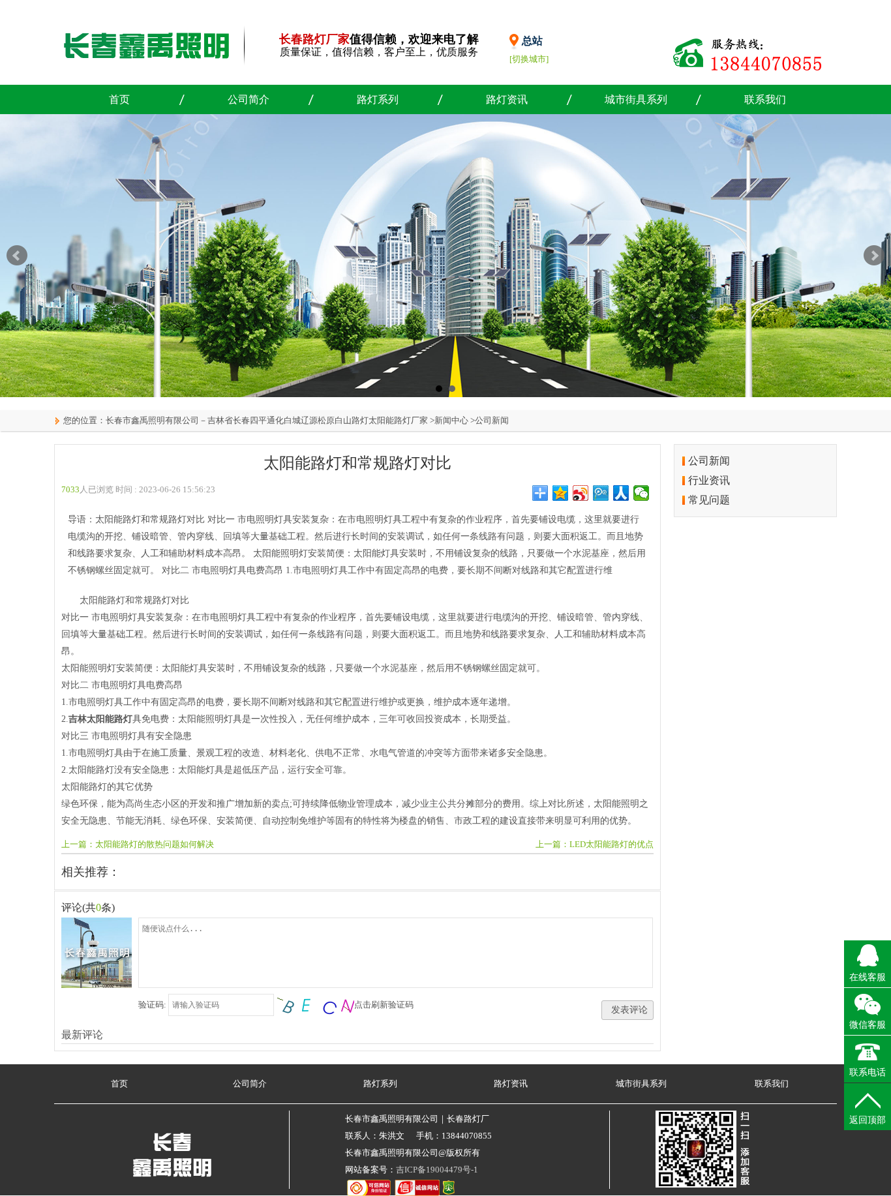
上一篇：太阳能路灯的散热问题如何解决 (137, 844)
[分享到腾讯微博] (601, 493)
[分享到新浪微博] (581, 493)
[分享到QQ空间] (560, 493)
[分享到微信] (641, 493)
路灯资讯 (507, 99)
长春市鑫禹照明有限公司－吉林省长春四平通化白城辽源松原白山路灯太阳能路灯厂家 (267, 420)
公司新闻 (492, 420)
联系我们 (765, 99)
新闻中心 (451, 420)
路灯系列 (378, 99)
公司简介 (248, 99)
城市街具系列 (636, 99)
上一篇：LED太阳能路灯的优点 (595, 844)
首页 (119, 99)
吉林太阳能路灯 (100, 719)
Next (874, 255)
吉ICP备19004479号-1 (437, 1169)
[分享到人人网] (621, 493)
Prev (17, 255)
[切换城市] (529, 59)
